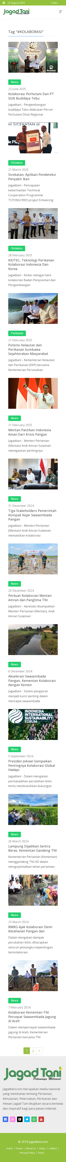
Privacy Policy (27, 1152)
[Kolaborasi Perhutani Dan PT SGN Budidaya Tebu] (33, 57)
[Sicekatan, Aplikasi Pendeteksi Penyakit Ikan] (33, 137)
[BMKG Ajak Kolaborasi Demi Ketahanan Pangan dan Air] (33, 890)
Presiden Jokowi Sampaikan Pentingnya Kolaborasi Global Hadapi (31, 765)
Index (10, 1148)
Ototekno (17, 163)
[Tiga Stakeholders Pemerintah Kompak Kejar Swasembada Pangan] (33, 474)
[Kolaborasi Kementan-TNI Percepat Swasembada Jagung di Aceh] (33, 975)
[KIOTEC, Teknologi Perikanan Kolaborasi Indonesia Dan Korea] (33, 223)
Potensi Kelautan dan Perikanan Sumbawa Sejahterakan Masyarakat (28, 349)
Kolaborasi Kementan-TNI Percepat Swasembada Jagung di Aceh (32, 1016)
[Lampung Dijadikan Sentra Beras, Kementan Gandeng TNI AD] (33, 809)
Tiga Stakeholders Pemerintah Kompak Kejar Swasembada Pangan (32, 514)
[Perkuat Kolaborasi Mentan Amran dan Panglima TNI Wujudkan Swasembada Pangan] (33, 558)
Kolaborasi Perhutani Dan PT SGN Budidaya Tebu (31, 96)
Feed (41, 1152)
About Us (31, 1148)
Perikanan (17, 333)
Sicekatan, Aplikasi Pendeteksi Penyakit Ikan (32, 176)
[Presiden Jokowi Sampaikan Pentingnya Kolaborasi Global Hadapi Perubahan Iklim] (33, 724)
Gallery (53, 1148)
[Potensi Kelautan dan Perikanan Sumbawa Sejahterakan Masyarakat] (33, 308)
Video (42, 1148)
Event (19, 1148)
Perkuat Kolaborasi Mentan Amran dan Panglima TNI (30, 597)
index (54, 2)
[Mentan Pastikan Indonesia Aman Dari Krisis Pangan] (33, 393)
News (14, 82)
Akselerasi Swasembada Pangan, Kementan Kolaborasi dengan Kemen (32, 680)
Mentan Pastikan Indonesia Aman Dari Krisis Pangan (29, 432)
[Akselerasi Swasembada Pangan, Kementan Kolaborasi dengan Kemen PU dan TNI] (33, 639)
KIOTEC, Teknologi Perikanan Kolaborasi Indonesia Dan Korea (31, 264)
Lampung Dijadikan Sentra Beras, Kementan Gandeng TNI (32, 848)
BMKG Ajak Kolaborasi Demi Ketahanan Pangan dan (30, 929)
